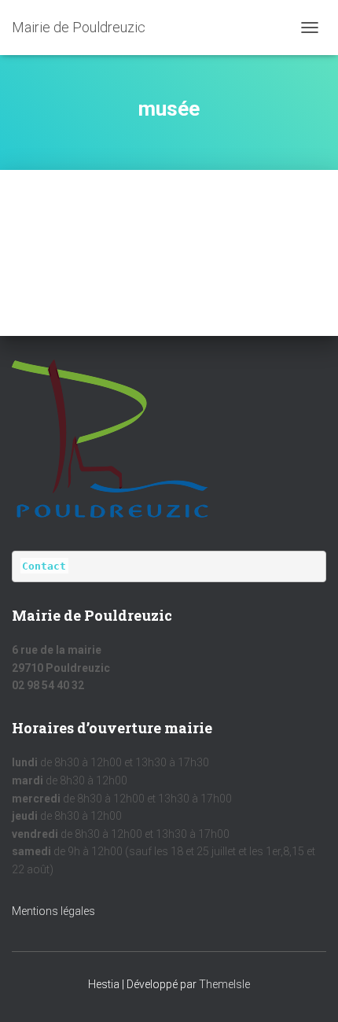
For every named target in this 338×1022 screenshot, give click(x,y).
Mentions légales (53, 911)
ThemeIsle (224, 984)
